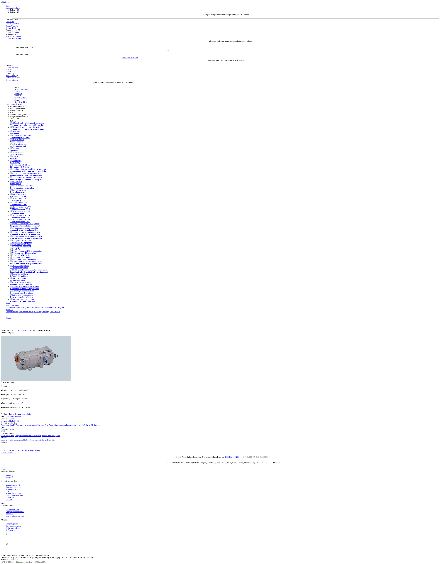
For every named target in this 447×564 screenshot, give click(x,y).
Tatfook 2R (10, 22)
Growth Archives (20, 98)
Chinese (9, 318)
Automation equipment (57, 425)
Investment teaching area (55, 308)
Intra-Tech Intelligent (130, 58)
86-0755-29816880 (11, 560)
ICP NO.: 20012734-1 (233, 457)
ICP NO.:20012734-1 (9, 562)
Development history (26, 312)
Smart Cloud (10, 72)
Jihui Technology (12, 76)
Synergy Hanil (11, 28)
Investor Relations (12, 305)
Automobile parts (27, 330)
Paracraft (9, 69)
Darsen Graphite (12, 26)
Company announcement (28, 308)
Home (8, 6)
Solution (97, 425)
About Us (9, 310)
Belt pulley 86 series (13, 416)
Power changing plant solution (20, 414)
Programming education (75, 425)
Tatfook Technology (13, 32)
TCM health (88, 425)
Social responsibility (41, 312)
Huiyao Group (34, 450)
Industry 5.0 (14, 421)
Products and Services (14, 104)
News (8, 303)
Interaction (42, 308)
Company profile (12, 312)
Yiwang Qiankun (12, 80)
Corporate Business (13, 8)
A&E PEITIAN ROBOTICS (18, 450)
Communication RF (8, 425)
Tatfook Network (12, 67)
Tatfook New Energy (13, 38)
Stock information (12, 308)
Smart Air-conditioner (14, 36)
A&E (167, 51)
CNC (47, 425)
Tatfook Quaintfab (12, 24)
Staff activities (55, 312)
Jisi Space (18, 94)
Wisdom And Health (21, 89)
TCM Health (10, 497)
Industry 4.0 (5, 421)
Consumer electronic (23, 425)
